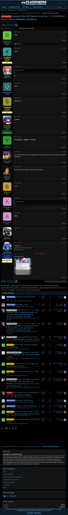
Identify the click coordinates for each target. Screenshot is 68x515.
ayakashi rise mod (37, 285)
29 (9, 333)
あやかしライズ (62, 287)
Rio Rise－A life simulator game (27, 406)
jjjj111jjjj (61, 365)
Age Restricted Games (23, 348)
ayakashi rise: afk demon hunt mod (48, 287)
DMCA (4, 487)
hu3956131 (60, 311)
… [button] (9, 25)
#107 (65, 137)
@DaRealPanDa (18, 249)
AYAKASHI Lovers (22, 304)
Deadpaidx (60, 353)
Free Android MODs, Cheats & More (12, 477)
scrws (61, 420)
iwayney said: (18, 70)
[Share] (62, 32)
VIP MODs (25, 7)
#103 (65, 66)
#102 (65, 48)
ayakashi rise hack (26, 285)
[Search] (65, 7)
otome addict (59, 305)
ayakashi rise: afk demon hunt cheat (10, 287)
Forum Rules (6, 485)
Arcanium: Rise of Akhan (24, 400)
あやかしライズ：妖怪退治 (8, 290)
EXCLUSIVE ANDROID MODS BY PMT (28, 331)
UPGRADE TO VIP (14, 7)
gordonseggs (59, 412)
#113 (65, 228)
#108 (65, 151)
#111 (65, 198)
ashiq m (61, 372)
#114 (65, 242)
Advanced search (21, 10)
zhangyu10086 (59, 380)
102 (7, 319)
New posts (3, 10)
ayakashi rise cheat (16, 285)
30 (11, 333)
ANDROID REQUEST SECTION (24, 301)
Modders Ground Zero (9, 482)
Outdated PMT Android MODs (25, 396)
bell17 (7, 408)
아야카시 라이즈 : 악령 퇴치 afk (32, 290)
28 (7, 333)
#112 (65, 213)
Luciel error (9, 306)
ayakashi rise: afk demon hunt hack (29, 287)
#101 (65, 32)
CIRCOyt (61, 407)
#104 (65, 83)
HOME (4, 7)
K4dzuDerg (9, 402)
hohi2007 (60, 338)
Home (4, 471)
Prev (4, 25)
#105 (65, 98)
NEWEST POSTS (38, 7)
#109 (65, 166)
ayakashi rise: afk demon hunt (50, 285)
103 (10, 319)
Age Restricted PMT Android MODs (27, 318)
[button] (30, 7)
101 (38, 318)
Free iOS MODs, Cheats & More (11, 479)
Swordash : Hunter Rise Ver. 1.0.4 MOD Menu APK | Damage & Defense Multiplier (23, 354)
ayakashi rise (6, 285)
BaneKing (60, 345)
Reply (64, 40)
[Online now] (7, 56)
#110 (65, 183)
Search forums (11, 10)
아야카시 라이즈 (20, 290)
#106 (65, 116)
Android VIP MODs (8, 474)
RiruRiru (8, 301)
